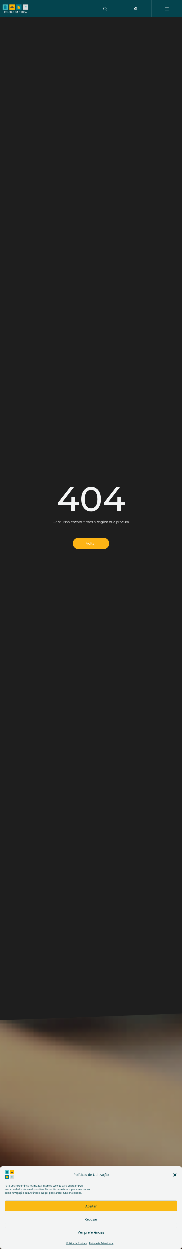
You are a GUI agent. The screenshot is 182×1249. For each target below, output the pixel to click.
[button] (175, 1174)
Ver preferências (91, 1232)
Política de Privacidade (101, 1243)
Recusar (91, 1219)
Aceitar (91, 1206)
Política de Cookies (76, 1243)
